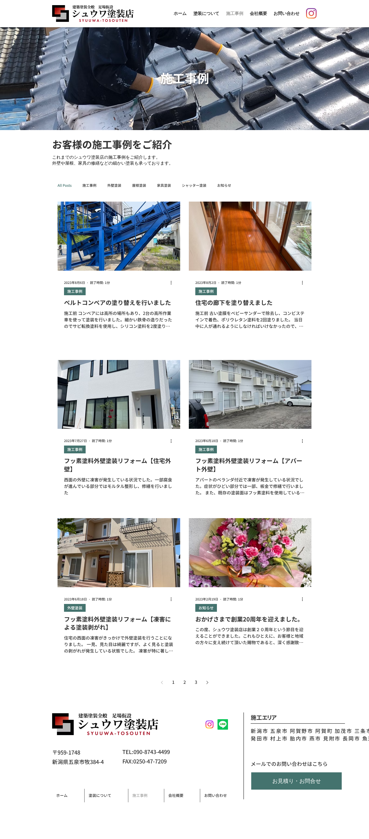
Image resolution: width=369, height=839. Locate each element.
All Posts (65, 185)
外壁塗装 (114, 185)
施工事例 (89, 185)
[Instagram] (311, 13)
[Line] (222, 724)
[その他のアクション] (173, 283)
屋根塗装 (139, 185)
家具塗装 (164, 185)
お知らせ (224, 185)
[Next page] (207, 682)
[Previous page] (162, 682)
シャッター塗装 (194, 185)
